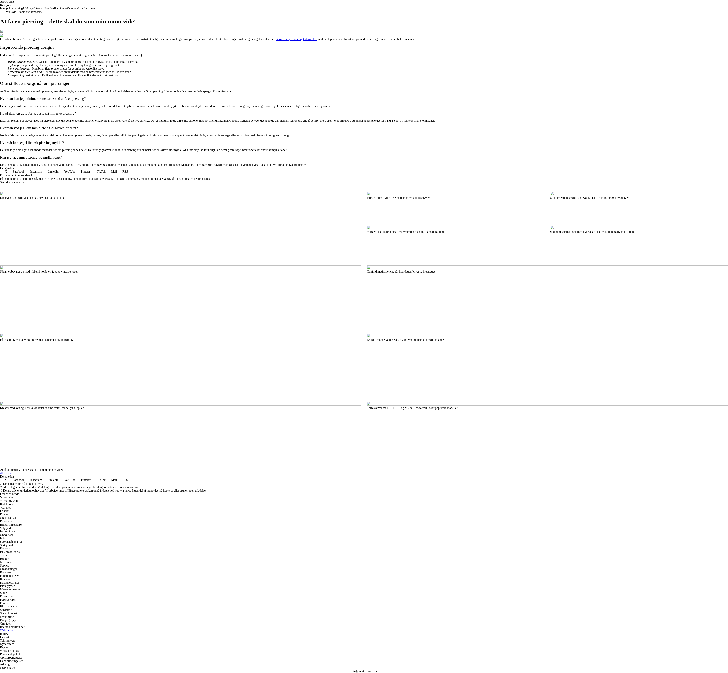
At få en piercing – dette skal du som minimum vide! (31, 469)
